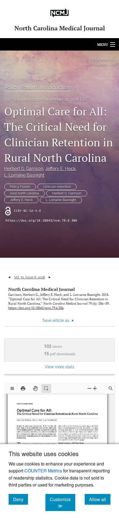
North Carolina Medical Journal (41, 289)
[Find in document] (111, 388)
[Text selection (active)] (46, 388)
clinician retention (57, 187)
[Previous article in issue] (9, 277)
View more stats (59, 366)
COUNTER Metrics (43, 470)
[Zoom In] (95, 388)
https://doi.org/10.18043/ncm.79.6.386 (41, 220)
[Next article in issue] (49, 277)
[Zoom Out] (89, 388)
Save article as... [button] (58, 320)
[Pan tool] (35, 388)
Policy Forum (20, 187)
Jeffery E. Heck (60, 168)
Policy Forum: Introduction (37, 87)
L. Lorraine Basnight (24, 175)
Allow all (99, 499)
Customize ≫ (62, 502)
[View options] (12, 388)
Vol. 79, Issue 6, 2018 (22, 99)
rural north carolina (24, 193)
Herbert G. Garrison (23, 168)
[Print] (23, 388)
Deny (20, 499)
